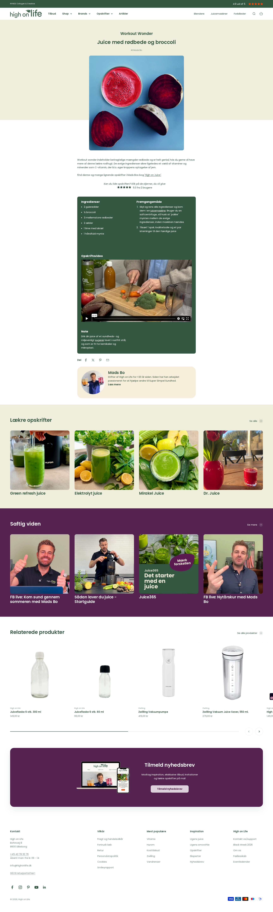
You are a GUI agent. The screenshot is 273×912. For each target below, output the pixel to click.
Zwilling (141, 708)
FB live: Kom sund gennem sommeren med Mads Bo (35, 599)
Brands (82, 13)
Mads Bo (116, 372)
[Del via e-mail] (107, 360)
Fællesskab (239, 856)
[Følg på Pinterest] (28, 887)
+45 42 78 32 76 (19, 854)
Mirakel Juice (151, 493)
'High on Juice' (153, 175)
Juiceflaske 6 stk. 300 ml (25, 711)
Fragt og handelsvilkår (110, 839)
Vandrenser (153, 861)
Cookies (102, 861)
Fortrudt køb (104, 844)
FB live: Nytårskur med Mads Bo (230, 599)
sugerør (99, 340)
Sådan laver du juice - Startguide (96, 599)
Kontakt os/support (245, 839)
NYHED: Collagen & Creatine (22, 3)
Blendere (199, 13)
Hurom (151, 844)
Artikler (123, 13)
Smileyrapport (105, 867)
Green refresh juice (27, 493)
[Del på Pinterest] (100, 360)
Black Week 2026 (243, 844)
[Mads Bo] (93, 382)
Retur (100, 850)
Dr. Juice (211, 493)
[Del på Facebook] (85, 360)
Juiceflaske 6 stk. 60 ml (89, 711)
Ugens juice (196, 839)
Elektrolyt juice (88, 493)
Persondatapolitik (107, 856)
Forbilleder (240, 13)
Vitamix (151, 839)
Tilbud (52, 13)
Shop (65, 13)
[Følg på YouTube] (36, 887)
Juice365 (147, 597)
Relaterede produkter (37, 632)
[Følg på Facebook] (12, 887)
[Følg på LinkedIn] (44, 887)
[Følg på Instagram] (20, 887)
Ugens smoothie (199, 844)
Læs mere (114, 384)
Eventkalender (241, 861)
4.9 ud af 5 (239, 4)
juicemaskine (158, 210)
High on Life (15, 708)
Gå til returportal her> (22, 873)
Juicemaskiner (219, 13)
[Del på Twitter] (93, 360)
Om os (237, 850)
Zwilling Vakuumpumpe (153, 711)
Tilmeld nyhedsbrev (169, 789)
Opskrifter (103, 13)
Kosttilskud (153, 850)
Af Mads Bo (136, 50)
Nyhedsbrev (197, 861)
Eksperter (195, 856)
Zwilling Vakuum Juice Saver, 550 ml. (226, 711)
